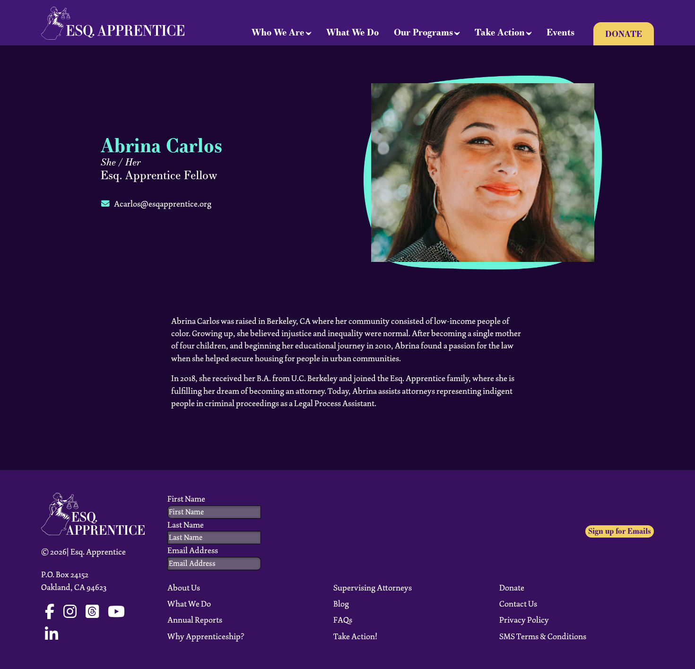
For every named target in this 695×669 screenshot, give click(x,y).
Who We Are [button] (278, 32)
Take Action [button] (500, 32)
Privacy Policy (524, 620)
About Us (183, 587)
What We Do (352, 32)
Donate (623, 34)
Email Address (192, 550)
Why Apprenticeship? (205, 636)
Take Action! (355, 636)
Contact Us (518, 604)
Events (560, 32)
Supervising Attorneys (372, 587)
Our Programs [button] (423, 32)
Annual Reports (194, 620)
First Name (186, 499)
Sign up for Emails (619, 531)
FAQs (342, 620)
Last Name (185, 525)
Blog (341, 604)
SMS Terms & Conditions (542, 636)
